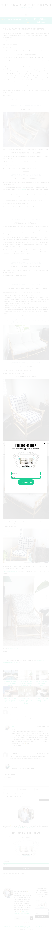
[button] (44, 443)
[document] (26, 467)
